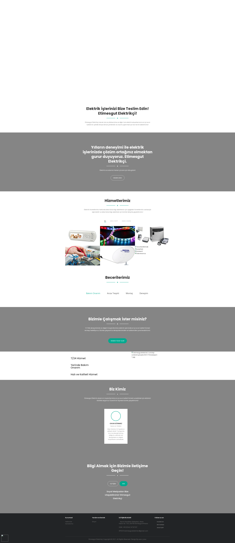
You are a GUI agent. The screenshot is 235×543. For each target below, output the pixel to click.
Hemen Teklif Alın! (117, 341)
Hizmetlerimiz (69, 524)
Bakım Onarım (126, 221)
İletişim (113, 484)
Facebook (160, 522)
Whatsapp (160, 527)
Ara (123, 484)
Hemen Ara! (117, 178)
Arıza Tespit (114, 221)
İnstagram (160, 525)
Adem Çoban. (143, 539)
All (105, 221)
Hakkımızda (68, 521)
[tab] (93, 293)
